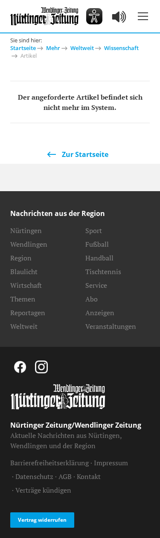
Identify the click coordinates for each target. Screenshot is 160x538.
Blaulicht (24, 271)
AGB (65, 476)
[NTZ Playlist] (119, 16)
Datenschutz (34, 476)
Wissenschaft (121, 48)
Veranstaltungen (110, 326)
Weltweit (82, 48)
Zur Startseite (85, 154)
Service (96, 285)
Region (21, 258)
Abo (91, 299)
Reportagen (27, 312)
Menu (143, 16)
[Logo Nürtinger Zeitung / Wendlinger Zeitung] (44, 16)
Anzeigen (99, 312)
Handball (99, 258)
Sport (93, 230)
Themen (22, 299)
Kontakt (89, 476)
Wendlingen (28, 244)
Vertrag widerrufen (42, 519)
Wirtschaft (26, 285)
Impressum (111, 462)
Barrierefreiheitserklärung (49, 462)
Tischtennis (103, 271)
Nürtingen (26, 230)
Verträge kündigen (43, 490)
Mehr (53, 48)
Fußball (97, 244)
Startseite (23, 48)
